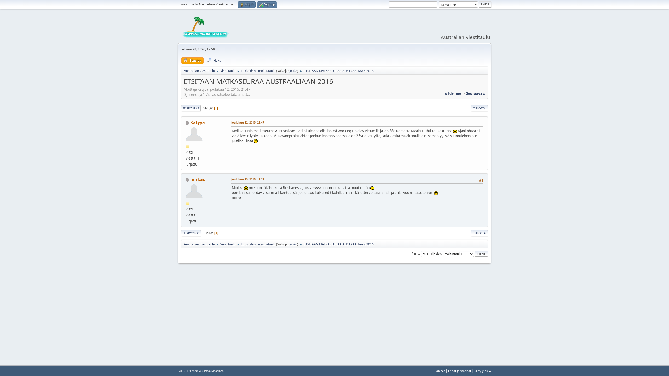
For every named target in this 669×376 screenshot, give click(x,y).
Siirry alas (191, 108)
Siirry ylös (191, 233)
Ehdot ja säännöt (459, 371)
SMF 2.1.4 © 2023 (189, 370)
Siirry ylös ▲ (483, 371)
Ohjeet (440, 371)
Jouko (293, 71)
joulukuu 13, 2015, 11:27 (247, 179)
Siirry (415, 253)
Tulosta (479, 108)
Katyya (197, 122)
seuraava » (475, 93)
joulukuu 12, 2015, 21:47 (247, 122)
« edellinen (454, 93)
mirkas (197, 179)
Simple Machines (213, 370)
